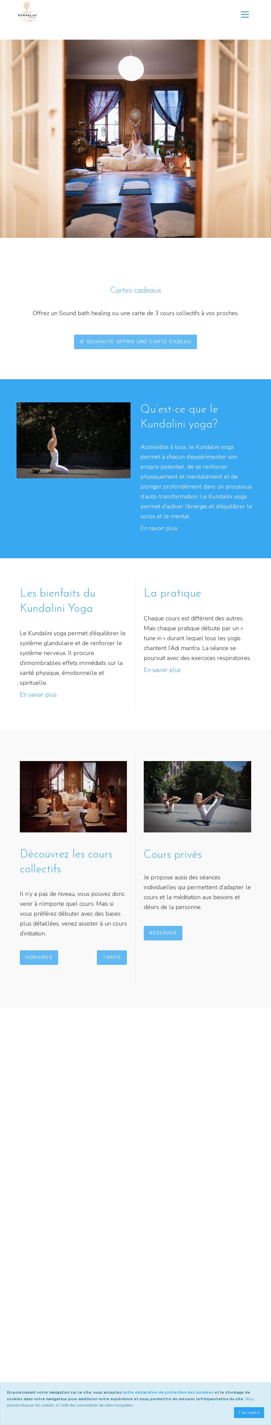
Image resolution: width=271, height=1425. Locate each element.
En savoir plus (158, 528)
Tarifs (111, 957)
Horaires (39, 957)
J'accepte (249, 1412)
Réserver (163, 933)
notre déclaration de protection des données (168, 1392)
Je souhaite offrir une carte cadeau (136, 342)
